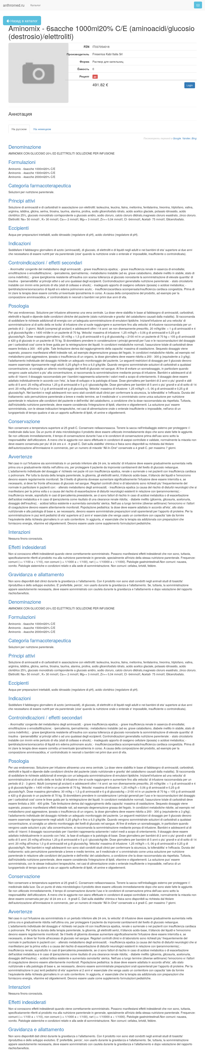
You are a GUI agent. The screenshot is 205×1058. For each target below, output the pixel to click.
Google (177, 138)
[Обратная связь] (198, 5)
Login (190, 85)
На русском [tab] (19, 129)
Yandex (186, 138)
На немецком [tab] (42, 129)
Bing (194, 138)
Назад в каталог (23, 20)
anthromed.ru (13, 5)
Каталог (35, 5)
